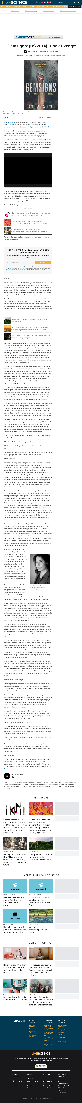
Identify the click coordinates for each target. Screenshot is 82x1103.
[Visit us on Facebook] (37, 2)
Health (25, 6)
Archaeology (16, 6)
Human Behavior (40, 43)
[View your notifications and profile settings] (74, 2)
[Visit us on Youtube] (45, 2)
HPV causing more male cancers (68, 11)
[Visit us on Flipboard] (48, 2)
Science (31, 6)
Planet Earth (40, 6)
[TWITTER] (13, 777)
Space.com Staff (34, 51)
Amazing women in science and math (48, 1033)
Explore (64, 6)
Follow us (41, 117)
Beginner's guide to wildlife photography (63, 1030)
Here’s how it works (60, 55)
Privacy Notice (9, 268)
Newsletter (49, 117)
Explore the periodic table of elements (48, 1039)
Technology (56, 6)
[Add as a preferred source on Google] (41, 1066)
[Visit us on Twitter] (39, 2)
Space (48, 6)
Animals (7, 6)
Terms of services (25, 266)
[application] (28, 170)
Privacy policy (17, 1081)
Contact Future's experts (30, 1076)
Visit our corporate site (44, 1060)
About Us (46, 1074)
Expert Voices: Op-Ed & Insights (40, 127)
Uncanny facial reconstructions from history (48, 1044)
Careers (15, 1086)
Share (8, 117)
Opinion (56, 51)
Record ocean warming (31, 11)
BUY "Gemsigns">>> (11, 755)
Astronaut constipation (48, 11)
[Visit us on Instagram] (42, 2)
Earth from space (34, 1029)
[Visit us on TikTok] (50, 2)
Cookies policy (33, 1081)
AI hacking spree (15, 11)
